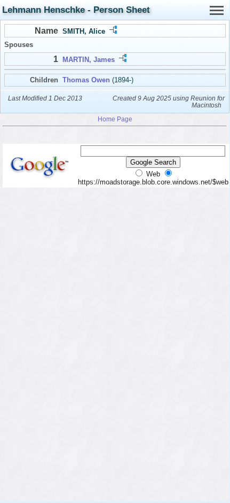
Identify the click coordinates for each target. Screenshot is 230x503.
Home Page (115, 118)
